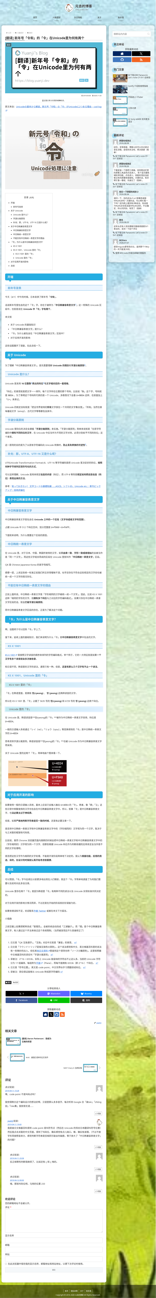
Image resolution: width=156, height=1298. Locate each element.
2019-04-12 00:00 (17, 1180)
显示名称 (9, 1235)
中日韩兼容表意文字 (22, 230)
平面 (38, 963)
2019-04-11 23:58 (17, 1158)
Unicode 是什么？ (21, 214)
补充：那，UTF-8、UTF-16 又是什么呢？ (31, 222)
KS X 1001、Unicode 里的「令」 (27, 250)
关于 (82, 1291)
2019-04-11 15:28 (12, 1091)
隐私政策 (74, 1291)
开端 (13, 202)
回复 (99, 1113)
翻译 (9, 982)
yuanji (10, 1120)
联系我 (88, 1291)
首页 (66, 1291)
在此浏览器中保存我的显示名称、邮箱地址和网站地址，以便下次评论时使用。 (46, 1263)
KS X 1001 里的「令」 (24, 254)
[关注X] (51, 1014)
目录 (26, 197)
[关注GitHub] (56, 1014)
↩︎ (75, 942)
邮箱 (7, 1245)
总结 (13, 265)
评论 (8, 1207)
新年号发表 (18, 206)
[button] (86, 1000)
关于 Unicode (17, 210)
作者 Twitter (40, 910)
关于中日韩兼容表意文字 (21, 226)
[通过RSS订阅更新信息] (62, 1014)
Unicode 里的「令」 (24, 258)
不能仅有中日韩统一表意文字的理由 (28, 238)
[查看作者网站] (45, 1014)
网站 (7, 1254)
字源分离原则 (19, 218)
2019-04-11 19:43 (14, 1124)
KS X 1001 (17, 246)
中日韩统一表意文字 (22, 234)
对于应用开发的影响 (19, 261)
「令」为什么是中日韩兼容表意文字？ (27, 242)
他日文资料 (42, 950)
